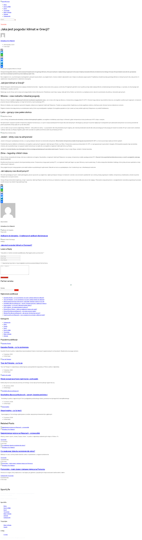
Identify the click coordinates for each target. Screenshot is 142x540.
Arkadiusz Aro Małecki (8, 41)
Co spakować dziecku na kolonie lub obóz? (18, 451)
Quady (5, 326)
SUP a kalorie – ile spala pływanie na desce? (16, 307)
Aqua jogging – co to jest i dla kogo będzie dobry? (18, 305)
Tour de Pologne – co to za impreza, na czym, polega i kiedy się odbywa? (24, 299)
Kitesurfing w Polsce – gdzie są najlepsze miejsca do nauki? (20, 309)
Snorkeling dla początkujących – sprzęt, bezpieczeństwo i (24, 395)
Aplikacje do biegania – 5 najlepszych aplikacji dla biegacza (24, 236)
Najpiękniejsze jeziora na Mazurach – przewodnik (20, 433)
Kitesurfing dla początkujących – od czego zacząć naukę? (20, 311)
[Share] (71, 66)
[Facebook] (71, 59)
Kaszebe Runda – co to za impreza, (15, 347)
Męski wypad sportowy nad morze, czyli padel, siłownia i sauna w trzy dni (24, 301)
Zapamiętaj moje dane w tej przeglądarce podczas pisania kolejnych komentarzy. (25, 263)
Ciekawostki (7, 16)
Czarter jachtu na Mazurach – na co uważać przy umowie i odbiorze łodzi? (24, 315)
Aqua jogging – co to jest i (11, 410)
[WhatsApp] (71, 55)
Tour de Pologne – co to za (11, 363)
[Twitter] (71, 62)
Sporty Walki (7, 6)
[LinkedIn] (71, 64)
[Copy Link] (71, 50)
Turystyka (6, 10)
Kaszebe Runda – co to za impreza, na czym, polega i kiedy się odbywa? (24, 297)
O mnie (6, 534)
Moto (5, 5)
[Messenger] (71, 52)
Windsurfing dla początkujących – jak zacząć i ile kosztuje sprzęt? (22, 313)
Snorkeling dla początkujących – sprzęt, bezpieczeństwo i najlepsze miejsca (25, 303)
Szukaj (3, 288)
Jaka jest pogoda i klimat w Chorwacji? (16, 245)
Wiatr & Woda (7, 12)
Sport (5, 8)
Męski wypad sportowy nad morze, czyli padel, (19, 379)
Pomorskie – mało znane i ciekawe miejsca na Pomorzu (23, 469)
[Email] (71, 57)
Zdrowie (6, 14)
